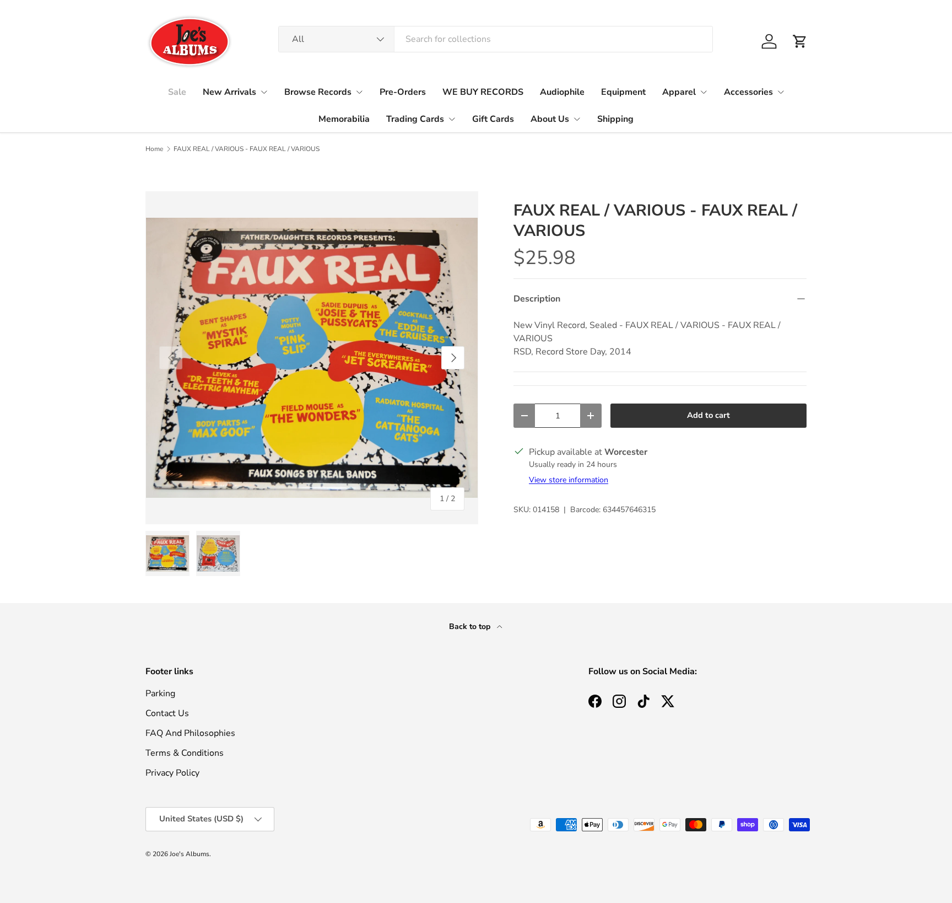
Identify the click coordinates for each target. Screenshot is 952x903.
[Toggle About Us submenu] (576, 119)
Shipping (615, 119)
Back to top (471, 626)
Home (154, 149)
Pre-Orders (403, 92)
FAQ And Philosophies (190, 733)
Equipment (623, 92)
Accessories (748, 92)
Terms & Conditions (184, 753)
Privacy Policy (172, 773)
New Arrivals (229, 92)
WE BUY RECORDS (482, 92)
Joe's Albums (189, 854)
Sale (177, 92)
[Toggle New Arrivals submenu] (264, 92)
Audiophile (562, 92)
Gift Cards (493, 119)
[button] (800, 41)
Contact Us (167, 713)
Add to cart (708, 415)
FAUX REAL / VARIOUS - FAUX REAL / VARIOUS (247, 149)
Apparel (679, 92)
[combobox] (495, 39)
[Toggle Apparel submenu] (703, 92)
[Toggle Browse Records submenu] (359, 92)
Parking (160, 693)
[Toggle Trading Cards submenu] (451, 119)
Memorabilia (344, 119)
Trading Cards (415, 119)
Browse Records (317, 92)
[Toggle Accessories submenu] (780, 92)
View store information (568, 480)
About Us (550, 119)
